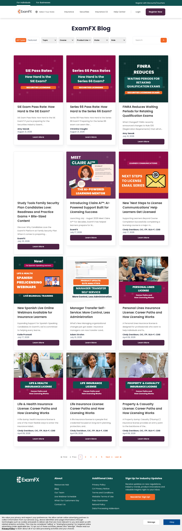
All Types (20, 40)
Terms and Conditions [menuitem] (102, 492)
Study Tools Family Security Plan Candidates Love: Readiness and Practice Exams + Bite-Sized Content (38, 212)
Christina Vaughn (79, 129)
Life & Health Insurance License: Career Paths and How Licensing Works (37, 408)
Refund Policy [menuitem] (98, 504)
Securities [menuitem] (84, 12)
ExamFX (21, 238)
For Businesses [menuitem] (43, 2)
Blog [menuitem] (56, 488)
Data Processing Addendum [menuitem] (105, 508)
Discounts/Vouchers (156, 3)
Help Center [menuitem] (120, 12)
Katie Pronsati (24, 334)
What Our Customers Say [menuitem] (66, 500)
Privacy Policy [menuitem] (98, 484)
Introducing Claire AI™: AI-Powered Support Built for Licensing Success (90, 207)
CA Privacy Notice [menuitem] (100, 488)
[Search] (164, 40)
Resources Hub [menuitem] (61, 484)
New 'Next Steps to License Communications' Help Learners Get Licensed (142, 207)
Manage (151, 522)
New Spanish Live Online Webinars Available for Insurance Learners (35, 312)
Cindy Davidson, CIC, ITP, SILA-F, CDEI (141, 229)
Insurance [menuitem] (69, 12)
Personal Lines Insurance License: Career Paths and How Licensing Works (142, 312)
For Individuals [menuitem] (23, 2)
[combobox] (147, 40)
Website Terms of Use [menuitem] (103, 496)
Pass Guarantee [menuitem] (100, 500)
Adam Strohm (77, 334)
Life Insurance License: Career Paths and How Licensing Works (87, 408)
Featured (32, 40)
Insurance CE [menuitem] (101, 12)
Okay (171, 522)
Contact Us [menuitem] (59, 504)
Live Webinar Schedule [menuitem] (65, 496)
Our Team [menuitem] (59, 492)
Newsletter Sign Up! (140, 497)
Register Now (155, 11)
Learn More (38, 137)
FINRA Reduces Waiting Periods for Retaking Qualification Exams (140, 111)
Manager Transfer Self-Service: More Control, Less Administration (90, 312)
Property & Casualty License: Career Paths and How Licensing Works (142, 408)
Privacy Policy (8, 528)
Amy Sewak (23, 129)
